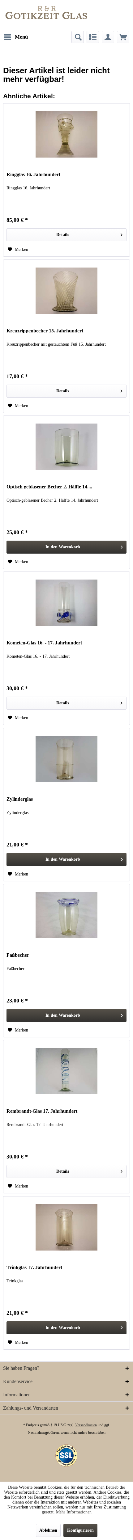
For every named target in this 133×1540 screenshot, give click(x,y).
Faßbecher (17, 955)
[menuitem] (15, 37)
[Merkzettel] (93, 37)
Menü (21, 37)
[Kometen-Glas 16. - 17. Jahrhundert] (66, 603)
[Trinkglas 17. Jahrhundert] (66, 1227)
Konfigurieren (80, 1530)
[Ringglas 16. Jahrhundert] (66, 134)
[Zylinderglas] (66, 759)
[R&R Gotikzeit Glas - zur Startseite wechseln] (46, 12)
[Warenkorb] (123, 37)
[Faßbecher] (66, 915)
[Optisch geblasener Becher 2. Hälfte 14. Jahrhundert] (66, 447)
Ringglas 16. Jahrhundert (33, 174)
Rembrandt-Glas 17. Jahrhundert (41, 1111)
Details (62, 234)
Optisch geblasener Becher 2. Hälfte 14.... (49, 486)
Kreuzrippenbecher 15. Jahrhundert (44, 330)
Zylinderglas (19, 799)
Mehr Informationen (74, 1512)
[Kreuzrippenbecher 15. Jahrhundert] (66, 291)
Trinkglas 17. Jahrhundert (34, 1267)
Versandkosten (86, 1425)
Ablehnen (48, 1530)
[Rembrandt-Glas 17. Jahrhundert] (66, 1071)
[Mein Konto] (108, 37)
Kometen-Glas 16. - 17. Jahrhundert (44, 642)
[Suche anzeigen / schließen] (77, 37)
